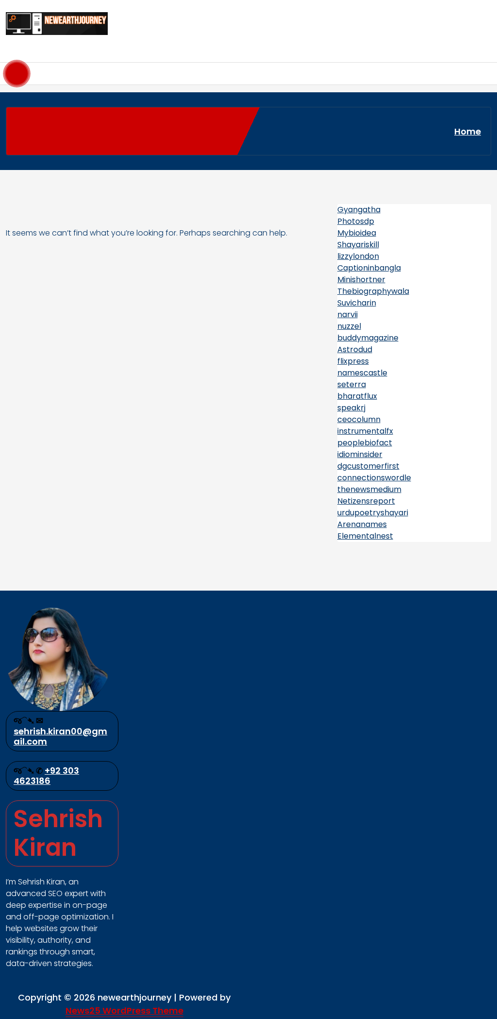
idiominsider (359, 454)
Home (467, 131)
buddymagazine (367, 337)
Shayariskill (358, 244)
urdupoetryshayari (372, 512)
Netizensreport (366, 501)
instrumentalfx (365, 431)
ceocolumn (359, 419)
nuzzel (349, 326)
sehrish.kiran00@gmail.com (60, 736)
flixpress (353, 361)
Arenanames (362, 524)
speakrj (351, 407)
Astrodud (354, 349)
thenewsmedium (369, 489)
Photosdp (355, 221)
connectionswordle (374, 477)
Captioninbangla (369, 267)
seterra (351, 384)
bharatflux (357, 396)
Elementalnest (365, 536)
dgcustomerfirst (368, 466)
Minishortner (361, 279)
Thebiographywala (373, 291)
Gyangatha (359, 209)
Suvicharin (356, 302)
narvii (347, 314)
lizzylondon (358, 256)
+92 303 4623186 (46, 775)
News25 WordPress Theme (124, 1010)
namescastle (362, 372)
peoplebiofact (364, 442)
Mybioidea (356, 232)
